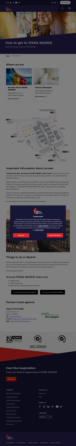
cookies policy (39, 230)
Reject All (21, 235)
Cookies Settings (43, 226)
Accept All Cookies (55, 235)
